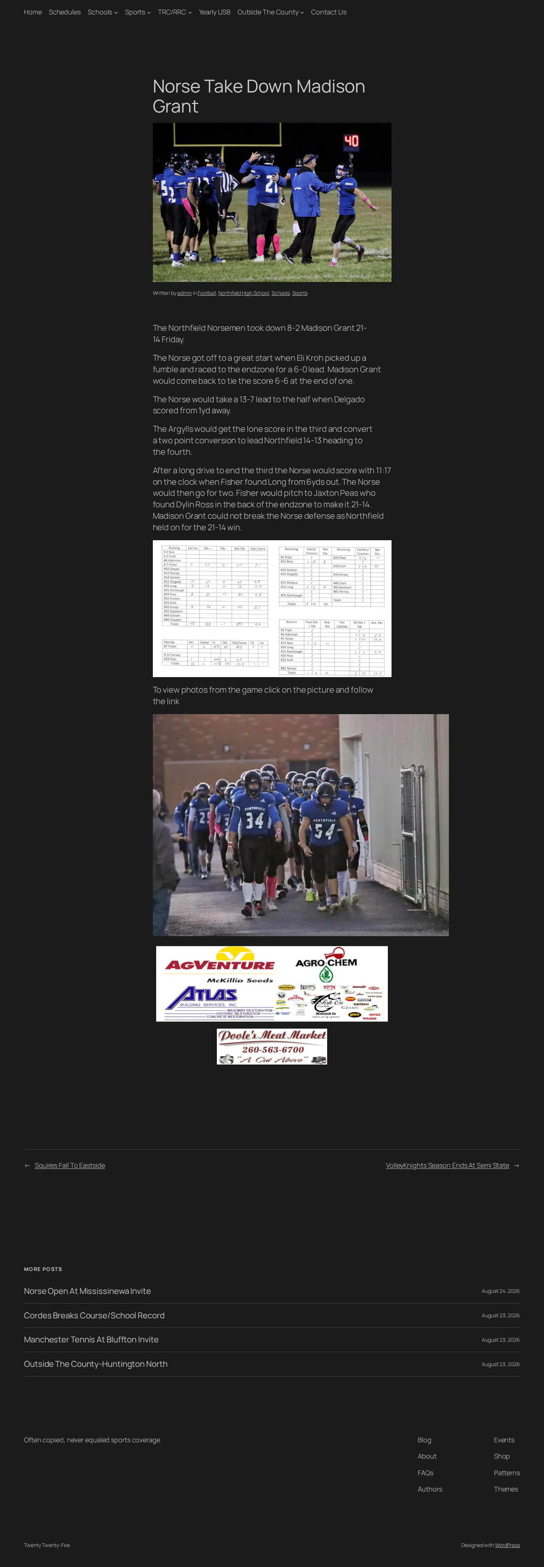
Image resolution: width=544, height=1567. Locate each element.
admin (184, 292)
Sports (135, 11)
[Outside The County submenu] (302, 12)
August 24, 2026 (501, 1290)
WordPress (507, 1544)
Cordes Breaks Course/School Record (94, 1315)
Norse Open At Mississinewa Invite (87, 1291)
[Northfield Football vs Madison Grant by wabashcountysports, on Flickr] (301, 933)
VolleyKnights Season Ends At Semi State (447, 1165)
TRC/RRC (172, 11)
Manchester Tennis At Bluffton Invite (91, 1339)
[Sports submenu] (149, 12)
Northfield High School (243, 292)
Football (207, 292)
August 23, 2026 (501, 1315)
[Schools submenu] (116, 12)
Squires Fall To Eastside (70, 1165)
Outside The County (268, 11)
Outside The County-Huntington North (96, 1364)
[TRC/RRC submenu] (190, 12)
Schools (100, 11)
